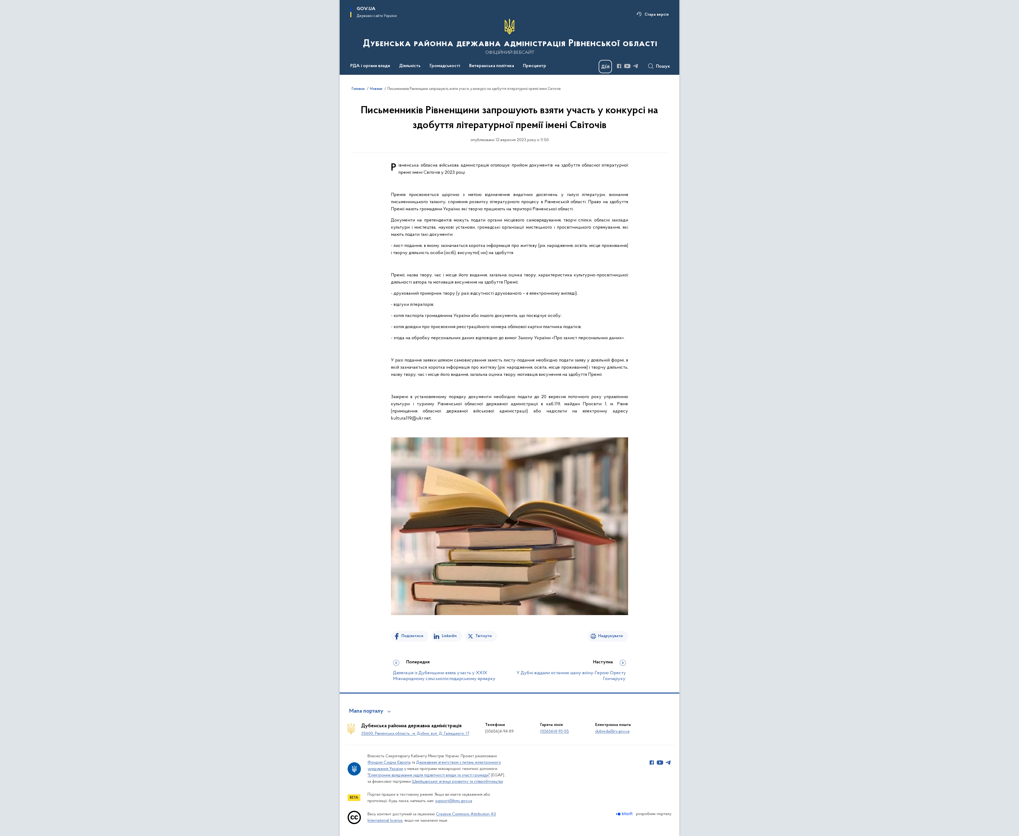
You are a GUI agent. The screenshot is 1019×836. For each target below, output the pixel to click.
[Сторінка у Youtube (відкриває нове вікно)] (627, 66)
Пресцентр (534, 66)
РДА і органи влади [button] (370, 66)
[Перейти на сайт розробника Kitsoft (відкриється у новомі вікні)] (624, 814)
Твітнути (483, 636)
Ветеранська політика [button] (491, 66)
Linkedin (449, 636)
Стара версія (657, 14)
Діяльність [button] (410, 66)
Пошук (663, 66)
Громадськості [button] (445, 66)
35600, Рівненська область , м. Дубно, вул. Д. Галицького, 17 (415, 734)
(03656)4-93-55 (554, 731)
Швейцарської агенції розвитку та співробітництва (457, 782)
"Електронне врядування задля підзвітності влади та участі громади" (429, 775)
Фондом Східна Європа (389, 762)
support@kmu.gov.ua (453, 801)
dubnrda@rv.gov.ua (612, 731)
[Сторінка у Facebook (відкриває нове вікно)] (619, 66)
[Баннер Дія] (605, 66)
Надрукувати (610, 636)
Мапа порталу (366, 711)
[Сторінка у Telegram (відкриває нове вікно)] (635, 66)
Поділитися (412, 636)
